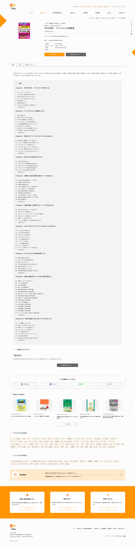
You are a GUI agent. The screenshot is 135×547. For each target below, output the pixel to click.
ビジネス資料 (117, 444)
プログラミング (113, 438)
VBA (52, 441)
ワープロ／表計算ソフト (16, 444)
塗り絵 (95, 447)
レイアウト (61, 444)
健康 (91, 447)
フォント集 (116, 461)
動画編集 (57, 441)
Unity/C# (46, 441)
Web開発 (69, 438)
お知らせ (109, 13)
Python (20, 441)
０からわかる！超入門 (73, 461)
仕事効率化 (98, 444)
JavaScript (97, 438)
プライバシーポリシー (111, 536)
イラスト (77, 444)
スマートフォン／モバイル (79, 438)
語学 (104, 447)
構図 (56, 444)
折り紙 (62, 447)
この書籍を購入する (53, 54)
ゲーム (84, 6)
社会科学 (106, 444)
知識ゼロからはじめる (53, 464)
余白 (47, 444)
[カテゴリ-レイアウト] (44, 411)
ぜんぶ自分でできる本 (52, 461)
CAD (26, 441)
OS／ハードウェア (33, 441)
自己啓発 (13, 447)
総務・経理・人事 (35, 447)
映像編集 (90, 461)
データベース (13, 441)
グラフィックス (90, 438)
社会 (111, 444)
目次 (20, 65)
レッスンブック (14, 464)
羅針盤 (67, 464)
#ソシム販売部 (131, 27)
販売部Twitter (119, 536)
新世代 (60, 461)
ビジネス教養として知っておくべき (38, 461)
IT (80, 6)
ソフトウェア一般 (84, 441)
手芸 (100, 447)
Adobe (24, 438)
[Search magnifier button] (124, 7)
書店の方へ (73, 13)
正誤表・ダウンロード (30, 65)
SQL (49, 438)
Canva (51, 444)
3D (29, 438)
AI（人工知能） (17, 438)
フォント (82, 444)
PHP (40, 441)
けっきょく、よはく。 (108, 461)
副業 (123, 444)
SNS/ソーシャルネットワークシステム (98, 441)
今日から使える (43, 464)
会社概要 (97, 13)
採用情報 (85, 13)
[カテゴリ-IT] (21, 411)
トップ (31, 13)
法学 (29, 447)
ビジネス (94, 6)
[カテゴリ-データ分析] (113, 411)
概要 (13, 65)
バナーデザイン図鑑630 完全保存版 (41, 416)
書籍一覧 (42, 13)
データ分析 (43, 438)
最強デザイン (83, 461)
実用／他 (100, 6)
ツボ (101, 461)
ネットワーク (76, 441)
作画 (87, 444)
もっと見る (67, 424)
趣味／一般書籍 (84, 447)
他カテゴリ (106, 6)
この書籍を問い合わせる (74, 54)
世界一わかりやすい (23, 464)
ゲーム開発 (30, 444)
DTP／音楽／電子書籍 (66, 441)
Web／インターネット (54, 23)
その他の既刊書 (110, 447)
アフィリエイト (111, 441)
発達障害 (73, 447)
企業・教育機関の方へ (57, 13)
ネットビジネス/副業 (21, 447)
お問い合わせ (122, 13)
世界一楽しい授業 (34, 464)
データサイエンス (35, 438)
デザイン (89, 6)
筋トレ (67, 447)
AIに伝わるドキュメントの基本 (21, 416)
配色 (72, 444)
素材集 (67, 444)
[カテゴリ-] (67, 411)
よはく (42, 444)
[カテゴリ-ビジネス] (90, 411)
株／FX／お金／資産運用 (46, 447)
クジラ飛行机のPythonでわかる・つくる (19, 461)
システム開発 (105, 438)
